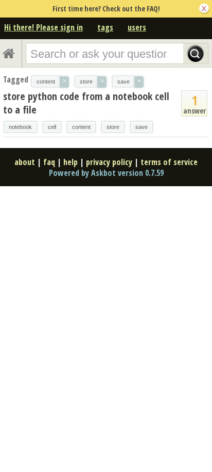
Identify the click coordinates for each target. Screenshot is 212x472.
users (137, 27)
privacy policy (109, 162)
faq (49, 162)
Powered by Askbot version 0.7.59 (106, 172)
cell (52, 127)
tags (105, 27)
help (70, 162)
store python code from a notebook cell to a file (86, 103)
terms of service (169, 162)
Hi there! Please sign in (43, 27)
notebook (20, 127)
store (113, 127)
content (81, 127)
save (141, 127)
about (24, 162)
